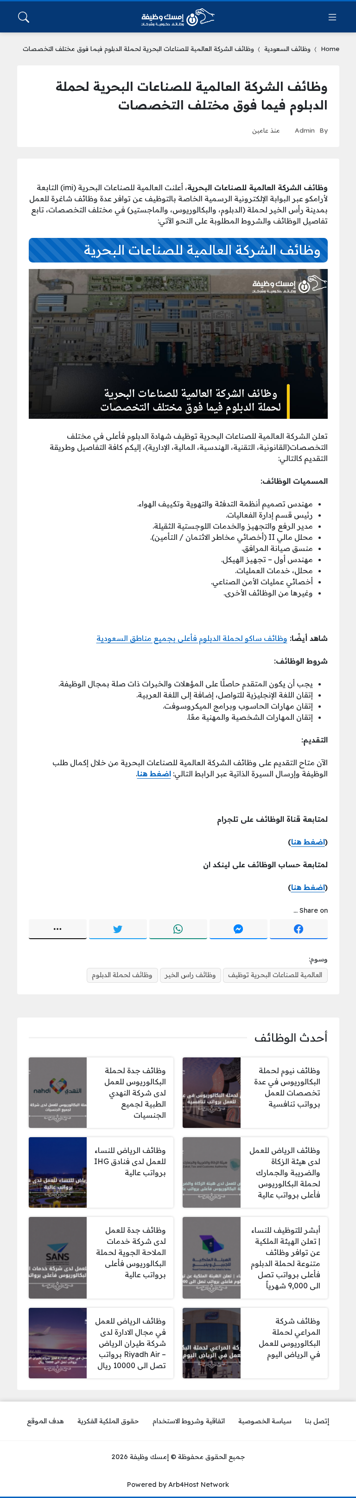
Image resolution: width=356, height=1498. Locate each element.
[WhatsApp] (178, 929)
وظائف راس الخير (190, 975)
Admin (305, 130)
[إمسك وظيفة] (178, 17)
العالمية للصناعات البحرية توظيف (275, 975)
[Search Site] (24, 17)
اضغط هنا (308, 841)
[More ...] (58, 929)
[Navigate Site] (332, 17)
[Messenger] (238, 929)
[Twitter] (118, 929)
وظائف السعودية (287, 48)
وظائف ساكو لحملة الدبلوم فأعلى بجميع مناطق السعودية (191, 638)
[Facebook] (299, 929)
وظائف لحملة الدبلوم (122, 975)
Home (330, 48)
